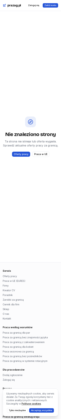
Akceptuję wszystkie (41, 410)
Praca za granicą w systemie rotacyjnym (25, 360)
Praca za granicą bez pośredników (22, 356)
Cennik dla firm (11, 304)
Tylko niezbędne (17, 410)
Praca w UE (40, 154)
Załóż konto (50, 5)
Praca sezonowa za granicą (18, 351)
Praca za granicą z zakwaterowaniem (24, 342)
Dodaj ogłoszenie (13, 375)
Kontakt (7, 318)
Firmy (6, 285)
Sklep (6, 309)
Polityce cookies (31, 403)
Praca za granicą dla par (16, 332)
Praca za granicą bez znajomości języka (25, 337)
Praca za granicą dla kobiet (18, 346)
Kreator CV (9, 290)
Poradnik (8, 295)
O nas (6, 313)
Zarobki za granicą (13, 299)
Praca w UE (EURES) (14, 280)
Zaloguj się (33, 5)
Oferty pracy (21, 154)
